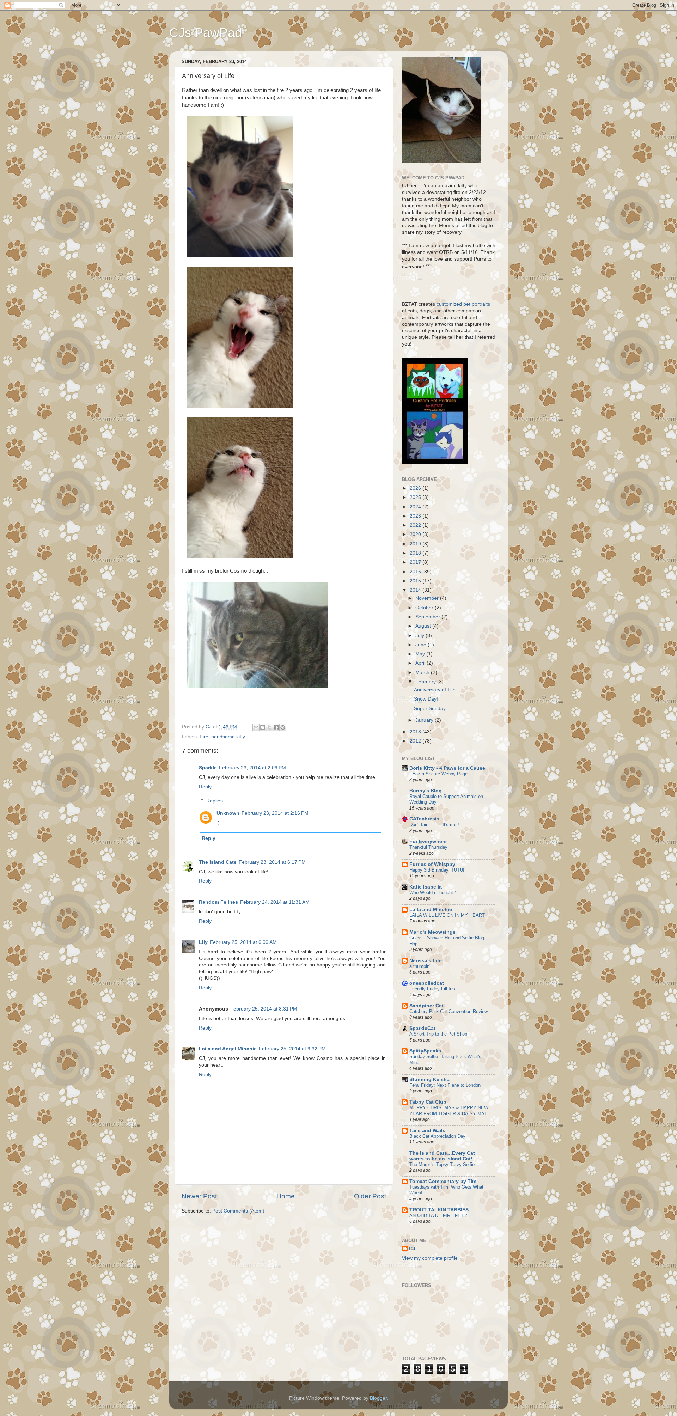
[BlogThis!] (262, 727)
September (428, 617)
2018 (416, 553)
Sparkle (208, 767)
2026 (416, 488)
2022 (416, 525)
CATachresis (424, 819)
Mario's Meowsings (432, 932)
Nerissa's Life (425, 960)
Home (285, 1196)
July (420, 635)
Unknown (227, 813)
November (427, 598)
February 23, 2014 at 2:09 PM (252, 767)
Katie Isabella (425, 887)
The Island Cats (218, 862)
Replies (214, 801)
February (426, 681)
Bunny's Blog (425, 790)
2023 (416, 516)
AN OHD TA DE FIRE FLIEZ (438, 1215)
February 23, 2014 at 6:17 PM (272, 862)
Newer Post (199, 1196)
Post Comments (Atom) (238, 1211)
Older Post (370, 1196)
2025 (416, 497)
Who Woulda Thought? (432, 892)
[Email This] (256, 727)
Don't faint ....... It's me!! (434, 824)
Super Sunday (430, 708)
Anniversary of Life (435, 689)
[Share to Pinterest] (282, 727)
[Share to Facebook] (276, 727)
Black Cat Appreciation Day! (438, 1136)
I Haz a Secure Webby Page (438, 773)
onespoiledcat (426, 983)
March (423, 672)
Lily (203, 942)
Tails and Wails (427, 1130)
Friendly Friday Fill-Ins (432, 988)
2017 (416, 562)
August (423, 626)
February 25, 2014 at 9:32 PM (292, 1048)
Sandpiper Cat (426, 1005)
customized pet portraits (462, 304)
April (421, 663)
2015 (416, 581)
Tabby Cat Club (427, 1102)
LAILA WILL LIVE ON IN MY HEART (447, 915)
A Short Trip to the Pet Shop (438, 1034)
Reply (205, 786)
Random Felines (218, 902)
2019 (416, 544)
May (420, 654)
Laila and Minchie (430, 909)
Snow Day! (426, 699)
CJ (412, 1248)
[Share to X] (269, 727)
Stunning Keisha (429, 1079)
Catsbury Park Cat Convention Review (448, 1011)
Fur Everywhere (428, 841)
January (425, 720)
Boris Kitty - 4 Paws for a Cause (447, 768)
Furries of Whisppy (432, 864)
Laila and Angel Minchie (228, 1048)
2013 (416, 731)
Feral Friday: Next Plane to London (445, 1085)
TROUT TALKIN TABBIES (439, 1210)
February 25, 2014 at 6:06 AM (243, 942)
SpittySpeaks (425, 1051)
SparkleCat (422, 1028)
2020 (416, 534)
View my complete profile (430, 1258)
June (421, 644)
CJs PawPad (205, 32)
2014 (416, 590)
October (425, 607)
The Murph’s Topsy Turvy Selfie (442, 1164)
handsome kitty (228, 736)
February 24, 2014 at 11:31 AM (275, 902)
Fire (204, 736)
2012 (416, 741)
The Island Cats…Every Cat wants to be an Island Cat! (442, 1155)
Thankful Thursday (428, 847)
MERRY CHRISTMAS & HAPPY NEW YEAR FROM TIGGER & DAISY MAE (448, 1110)
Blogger (378, 1398)
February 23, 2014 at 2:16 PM (275, 813)
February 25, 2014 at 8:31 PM (263, 1009)
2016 (416, 571)
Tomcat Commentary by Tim (442, 1181)
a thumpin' (419, 966)
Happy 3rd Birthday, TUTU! (436, 870)
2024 (416, 506)
